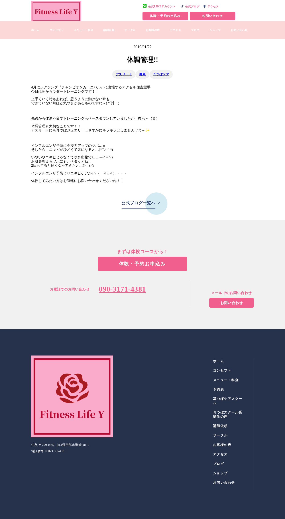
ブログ (195, 30)
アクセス (213, 6)
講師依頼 (108, 30)
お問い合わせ (212, 16)
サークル (130, 30)
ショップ (215, 30)
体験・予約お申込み (165, 16)
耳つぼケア (161, 74)
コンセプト (57, 30)
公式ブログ (192, 6)
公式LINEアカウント (162, 6)
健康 (142, 74)
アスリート (124, 74)
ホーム (35, 30)
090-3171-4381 (122, 289)
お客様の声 (153, 30)
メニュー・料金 (83, 30)
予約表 (218, 389)
